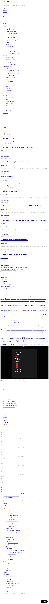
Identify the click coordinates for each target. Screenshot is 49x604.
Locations (8, 86)
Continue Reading (5, 156)
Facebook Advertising (13, 62)
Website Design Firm (38, 325)
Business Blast (11, 37)
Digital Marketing (7, 66)
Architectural (33, 332)
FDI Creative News (5, 150)
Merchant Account (10, 46)
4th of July (18, 299)
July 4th (15, 299)
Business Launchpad (13, 33)
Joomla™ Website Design (11, 51)
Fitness (10, 325)
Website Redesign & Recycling (13, 50)
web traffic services (22, 330)
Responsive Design (36, 330)
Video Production (9, 81)
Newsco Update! (7, 176)
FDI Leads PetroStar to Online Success (14, 240)
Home (4, 26)
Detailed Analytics (32, 338)
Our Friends (11, 108)
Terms (4, 505)
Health (34, 344)
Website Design (6, 28)
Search (14, 271)
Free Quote (5, 113)
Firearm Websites (16, 332)
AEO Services (9, 68)
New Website (43, 338)
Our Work (5, 94)
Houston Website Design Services (10, 338)
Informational (43, 325)
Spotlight (4, 281)
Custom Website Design (11, 29)
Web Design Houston (11, 344)
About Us (5, 83)
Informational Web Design (39, 301)
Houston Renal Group (29, 344)
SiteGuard (34, 307)
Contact (5, 12)
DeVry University (32, 301)
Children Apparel (6, 332)
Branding (5, 55)
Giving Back (8, 92)
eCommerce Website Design (12, 38)
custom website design (33, 341)
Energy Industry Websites (10, 322)
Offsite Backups (6, 95)
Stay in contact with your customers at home (17, 147)
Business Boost (11, 35)
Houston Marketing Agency (5, 325)
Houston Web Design (28, 305)
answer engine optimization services (29, 299)
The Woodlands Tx (40, 310)
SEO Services (33, 296)
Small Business (37, 299)
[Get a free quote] (17, 365)
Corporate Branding (10, 59)
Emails (28, 301)
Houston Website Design (18, 341)
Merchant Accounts (22, 301)
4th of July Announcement (10, 191)
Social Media (9, 61)
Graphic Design (9, 57)
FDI (6, 299)
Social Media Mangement (14, 64)
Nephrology (28, 332)
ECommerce (11, 332)
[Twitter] (3, 16)
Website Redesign (14, 320)
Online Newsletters (10, 48)
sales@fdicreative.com (8, 3)
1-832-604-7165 (18, 371)
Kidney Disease (28, 322)
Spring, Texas (22, 299)
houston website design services (42, 305)
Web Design (17, 322)
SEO (23, 338)
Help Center (8, 110)
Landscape (17, 330)
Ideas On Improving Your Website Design (15, 162)
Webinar (44, 301)
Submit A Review (9, 103)
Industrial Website (41, 330)
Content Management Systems (13, 301)
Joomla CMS (27, 338)
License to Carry (45, 310)
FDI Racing (8, 90)
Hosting (7, 44)
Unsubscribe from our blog (17, 269)
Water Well (12, 299)
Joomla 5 (20, 332)
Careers (7, 84)
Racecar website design (22, 344)
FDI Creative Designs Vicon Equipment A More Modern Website (23, 206)
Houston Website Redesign (39, 332)
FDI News (8, 88)
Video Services (5, 301)
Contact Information (10, 101)
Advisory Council (22, 322)
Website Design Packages (11, 31)
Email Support (24, 332)
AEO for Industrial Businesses (15, 73)
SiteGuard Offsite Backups (9, 408)
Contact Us (5, 99)
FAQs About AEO (12, 75)
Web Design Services (14, 335)
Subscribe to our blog (5, 269)
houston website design (19, 325)
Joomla (26, 301)
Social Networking (5, 288)
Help (4, 8)
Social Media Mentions (33, 322)
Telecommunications (10, 97)
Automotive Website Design (42, 322)
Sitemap (5, 503)
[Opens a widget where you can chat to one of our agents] (44, 601)
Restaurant (8, 299)
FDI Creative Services (28, 310)
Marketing (12, 325)
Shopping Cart (5, 341)
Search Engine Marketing (11, 77)
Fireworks (10, 305)
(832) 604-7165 (7, 1)
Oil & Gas (10, 307)
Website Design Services (13, 310)
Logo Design (8, 79)
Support (5, 10)
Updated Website (19, 338)
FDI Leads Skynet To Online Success (14, 254)
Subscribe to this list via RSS (7, 141)
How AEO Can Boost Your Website (16, 550)
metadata (26, 330)
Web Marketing (30, 330)
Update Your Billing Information (13, 583)
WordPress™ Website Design (12, 53)
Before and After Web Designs (7, 286)
